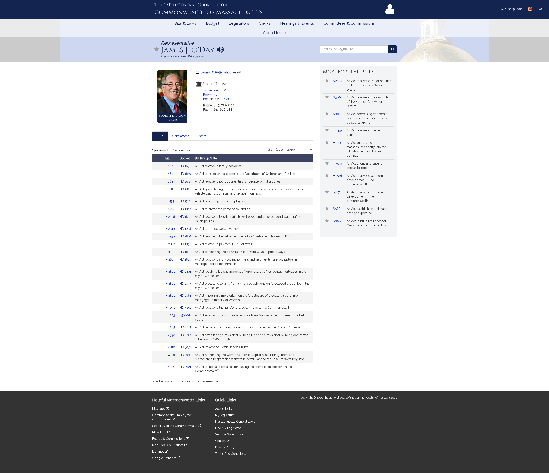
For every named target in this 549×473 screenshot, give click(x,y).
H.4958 (170, 355)
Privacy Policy (224, 447)
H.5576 (338, 175)
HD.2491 (185, 271)
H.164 (169, 181)
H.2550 (170, 236)
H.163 (169, 173)
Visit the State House (229, 434)
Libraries (158, 451)
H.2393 (338, 142)
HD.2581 (185, 295)
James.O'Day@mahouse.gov (221, 72)
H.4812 (170, 347)
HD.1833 (185, 216)
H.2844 (170, 244)
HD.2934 (186, 181)
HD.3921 (185, 367)
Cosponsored (181, 150)
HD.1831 (185, 244)
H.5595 (338, 163)
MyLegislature (225, 415)
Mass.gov (159, 408)
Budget (212, 23)
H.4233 (170, 315)
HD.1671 (185, 166)
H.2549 (170, 228)
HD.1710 (185, 201)
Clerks (264, 23)
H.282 (169, 189)
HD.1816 (185, 236)
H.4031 (170, 307)
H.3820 (170, 271)
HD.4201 (185, 307)
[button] (156, 49)
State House (274, 32)
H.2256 (170, 216)
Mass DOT (159, 432)
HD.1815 (185, 173)
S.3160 (338, 97)
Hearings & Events (297, 23)
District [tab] (201, 136)
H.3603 (170, 259)
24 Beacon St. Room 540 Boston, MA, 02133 (216, 95)
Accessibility (223, 408)
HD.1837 (185, 252)
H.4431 (338, 130)
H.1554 (170, 201)
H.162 (169, 166)
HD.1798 (185, 228)
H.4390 (170, 335)
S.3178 (337, 192)
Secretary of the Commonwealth (175, 426)
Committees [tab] (180, 136)
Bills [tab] (160, 136)
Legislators (239, 23)
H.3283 (170, 252)
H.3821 (170, 283)
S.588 (337, 208)
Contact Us (222, 441)
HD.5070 (186, 347)
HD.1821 (185, 189)
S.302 (337, 114)
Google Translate (164, 458)
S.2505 (338, 81)
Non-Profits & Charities (168, 445)
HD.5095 (185, 355)
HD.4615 (185, 327)
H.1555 (170, 209)
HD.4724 (185, 335)
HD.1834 (185, 209)
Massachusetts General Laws (235, 421)
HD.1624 (185, 259)
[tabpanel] (232, 266)
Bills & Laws (185, 23)
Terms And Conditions (230, 453)
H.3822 (170, 295)
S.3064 (338, 221)
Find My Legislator (228, 428)
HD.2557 (185, 283)
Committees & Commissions (349, 23)
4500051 (186, 315)
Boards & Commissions (169, 438)
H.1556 (170, 367)
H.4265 (170, 327)
